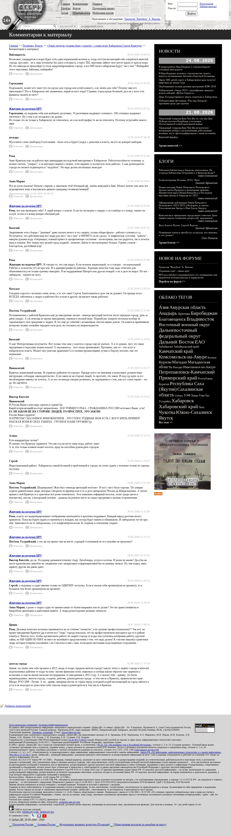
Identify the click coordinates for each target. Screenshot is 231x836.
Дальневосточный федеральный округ (180, 333)
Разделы (65, 8)
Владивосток (200, 319)
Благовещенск (172, 319)
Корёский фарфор (168, 137)
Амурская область (187, 307)
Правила (97, 3)
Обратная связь (81, 12)
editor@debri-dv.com (71, 732)
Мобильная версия (103, 12)
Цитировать (36, 73)
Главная (65, 3)
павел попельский (207, 175)
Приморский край (178, 378)
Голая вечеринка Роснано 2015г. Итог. (179, 180)
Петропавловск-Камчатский (187, 372)
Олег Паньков (209, 238)
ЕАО (200, 342)
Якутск (166, 418)
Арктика (184, 313)
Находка (177, 367)
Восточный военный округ (184, 324)
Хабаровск (182, 400)
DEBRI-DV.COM (30, 812)
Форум (77, 8)
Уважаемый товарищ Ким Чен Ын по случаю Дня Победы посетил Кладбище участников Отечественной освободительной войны (185, 121)
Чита (201, 407)
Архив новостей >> (170, 145)
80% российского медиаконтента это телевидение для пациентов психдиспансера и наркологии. (188, 276)
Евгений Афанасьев (206, 183)
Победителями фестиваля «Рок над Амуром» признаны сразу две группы (183, 102)
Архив (64, 12)
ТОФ (187, 395)
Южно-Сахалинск (194, 412)
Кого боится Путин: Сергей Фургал (178, 225)
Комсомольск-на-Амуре (183, 357)
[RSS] (158, 494)
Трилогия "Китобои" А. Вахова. (142, 19)
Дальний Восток (176, 342)
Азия (164, 307)
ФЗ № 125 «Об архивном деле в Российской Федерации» (124, 745)
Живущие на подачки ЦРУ (25, 108)
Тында (194, 395)
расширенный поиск (92, 26)
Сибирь (179, 395)
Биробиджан (204, 313)
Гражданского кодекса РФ (146, 749)
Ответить (18, 73)
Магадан (179, 362)
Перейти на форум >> (172, 281)
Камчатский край (176, 351)
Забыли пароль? (208, 6)
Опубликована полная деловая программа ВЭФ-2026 (187, 86)
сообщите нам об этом (69, 802)
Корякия (212, 357)
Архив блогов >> (169, 242)
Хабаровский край (178, 406)
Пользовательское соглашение (23, 725)
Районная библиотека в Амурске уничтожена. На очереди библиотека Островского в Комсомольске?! (187, 171)
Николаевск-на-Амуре (199, 367)
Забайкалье (166, 346)
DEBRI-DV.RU (47, 812)
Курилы (165, 362)
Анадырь (168, 313)
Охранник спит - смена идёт (174, 271)
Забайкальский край (186, 346)
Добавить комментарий (18, 706)
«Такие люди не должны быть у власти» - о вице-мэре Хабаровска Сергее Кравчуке (94, 45)
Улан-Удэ (204, 395)
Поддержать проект (103, 8)
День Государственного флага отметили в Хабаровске (188, 96)
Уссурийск (165, 401)
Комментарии (80, 3)
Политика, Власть (33, 45)
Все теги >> (166, 422)
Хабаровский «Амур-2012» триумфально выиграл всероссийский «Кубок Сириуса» (186, 91)
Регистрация (206, 3)
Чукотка (167, 412)
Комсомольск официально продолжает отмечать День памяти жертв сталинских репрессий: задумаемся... (188, 216)
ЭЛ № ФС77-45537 (77, 740)
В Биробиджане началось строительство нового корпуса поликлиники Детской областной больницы (187, 74)
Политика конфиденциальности (53, 725)
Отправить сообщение (42, 732)
